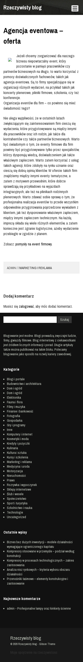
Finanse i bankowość (20, 411)
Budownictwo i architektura (24, 384)
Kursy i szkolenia (17, 457)
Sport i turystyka (17, 503)
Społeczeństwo (16, 499)
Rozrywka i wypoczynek (22, 485)
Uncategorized (16, 517)
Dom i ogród (14, 388)
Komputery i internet (19, 434)
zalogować (26, 306)
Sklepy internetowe (19, 489)
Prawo (11, 480)
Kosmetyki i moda (18, 439)
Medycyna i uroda (18, 466)
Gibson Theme (47, 644)
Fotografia (13, 416)
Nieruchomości (16, 476)
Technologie (15, 512)
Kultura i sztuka (17, 453)
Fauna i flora (15, 402)
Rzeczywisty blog (22, 7)
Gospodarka (14, 420)
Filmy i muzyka (16, 407)
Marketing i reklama (35, 267)
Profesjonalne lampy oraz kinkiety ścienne (44, 608)
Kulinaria (12, 448)
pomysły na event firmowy (33, 244)
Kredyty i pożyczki (18, 443)
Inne (9, 430)
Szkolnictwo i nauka (19, 508)
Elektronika (14, 397)
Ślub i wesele (15, 494)
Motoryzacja (15, 471)
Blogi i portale (16, 379)
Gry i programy (16, 425)
